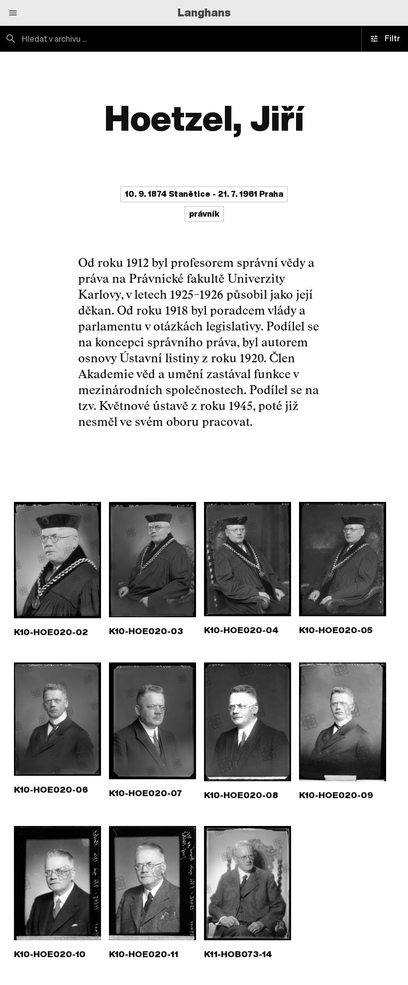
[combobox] (102, 39)
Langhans (204, 12)
